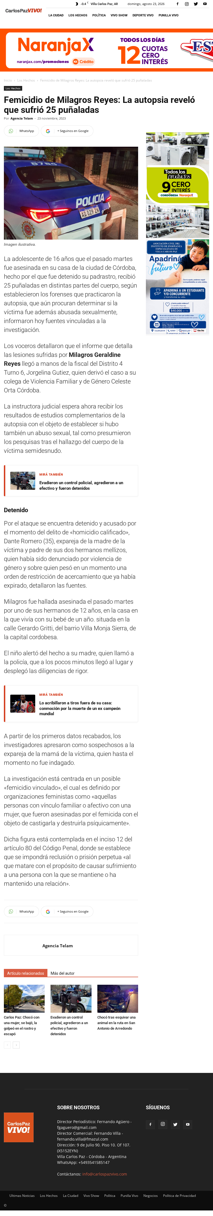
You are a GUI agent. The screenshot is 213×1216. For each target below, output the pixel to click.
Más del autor (63, 973)
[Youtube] (205, 4)
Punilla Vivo (169, 15)
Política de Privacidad (179, 1195)
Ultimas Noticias (22, 1195)
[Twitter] (196, 4)
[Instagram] (186, 4)
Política (99, 15)
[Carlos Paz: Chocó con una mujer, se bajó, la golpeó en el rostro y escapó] (24, 999)
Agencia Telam (22, 118)
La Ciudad (56, 15)
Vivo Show (119, 15)
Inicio (8, 80)
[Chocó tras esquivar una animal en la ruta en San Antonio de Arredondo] (117, 999)
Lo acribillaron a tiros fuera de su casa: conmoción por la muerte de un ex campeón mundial (79, 708)
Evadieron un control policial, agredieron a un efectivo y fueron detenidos (81, 485)
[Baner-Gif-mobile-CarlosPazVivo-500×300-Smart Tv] (177, 236)
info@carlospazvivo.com (104, 1174)
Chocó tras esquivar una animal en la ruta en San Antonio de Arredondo (116, 1022)
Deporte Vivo (143, 15)
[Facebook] (177, 4)
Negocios (150, 1195)
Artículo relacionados (25, 973)
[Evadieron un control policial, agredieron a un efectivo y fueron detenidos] (70, 999)
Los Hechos (78, 15)
